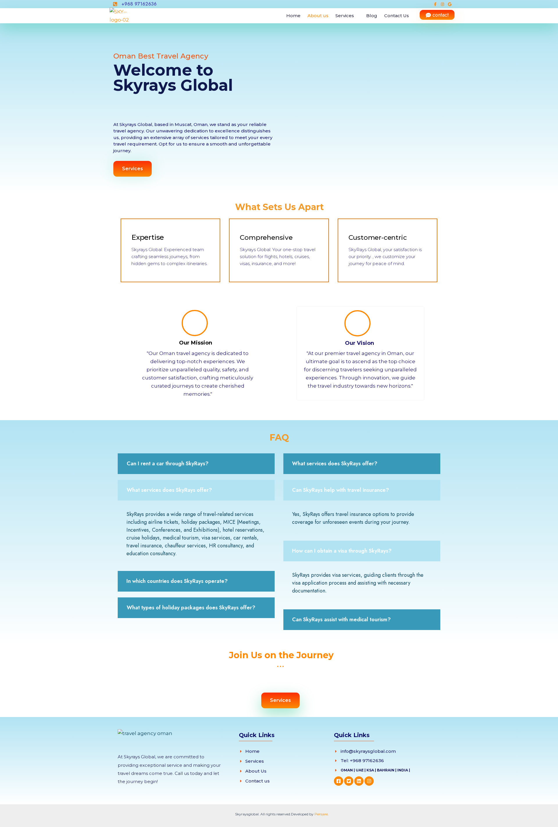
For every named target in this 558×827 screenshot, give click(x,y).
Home (293, 15)
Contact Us (396, 15)
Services (344, 15)
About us (317, 15)
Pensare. (321, 814)
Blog (371, 15)
